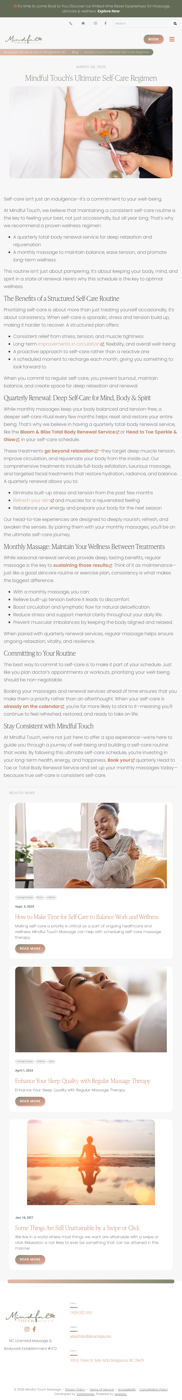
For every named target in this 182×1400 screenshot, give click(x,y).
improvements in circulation (71, 344)
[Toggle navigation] (172, 39)
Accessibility (127, 1389)
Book (153, 39)
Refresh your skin (33, 500)
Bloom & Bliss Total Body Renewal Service (69, 432)
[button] (175, 23)
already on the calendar (34, 706)
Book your (121, 760)
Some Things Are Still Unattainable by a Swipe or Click (77, 1227)
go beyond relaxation (71, 451)
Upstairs (120, 1394)
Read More (30, 948)
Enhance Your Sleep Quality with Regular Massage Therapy (82, 1080)
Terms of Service (102, 1389)
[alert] (91, 8)
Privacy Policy (75, 1389)
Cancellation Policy (153, 1389)
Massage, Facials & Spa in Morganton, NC (35, 52)
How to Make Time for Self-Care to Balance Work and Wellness (87, 916)
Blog (75, 52)
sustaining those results (82, 565)
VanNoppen (86, 1394)
